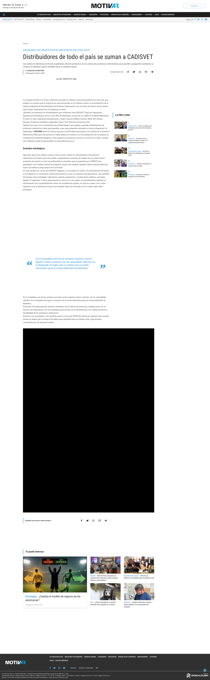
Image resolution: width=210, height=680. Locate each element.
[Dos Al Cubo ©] (197, 677)
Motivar (26, 43)
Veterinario (89, 19)
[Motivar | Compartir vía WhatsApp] (140, 72)
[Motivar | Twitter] (198, 19)
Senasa (38, 19)
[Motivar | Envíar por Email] (146, 72)
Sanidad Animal (80, 14)
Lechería (148, 14)
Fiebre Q (81, 19)
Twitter (54, 668)
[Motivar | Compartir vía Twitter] (134, 72)
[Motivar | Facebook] (195, 19)
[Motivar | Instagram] (202, 19)
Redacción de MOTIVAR (36, 70)
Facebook (50, 668)
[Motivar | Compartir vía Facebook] (128, 72)
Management (137, 14)
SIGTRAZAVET (19, 19)
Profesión (104, 14)
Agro (157, 14)
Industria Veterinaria (62, 14)
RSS (97, 668)
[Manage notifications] (205, 670)
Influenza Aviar (71, 19)
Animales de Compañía (120, 14)
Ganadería (93, 14)
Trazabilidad (47, 19)
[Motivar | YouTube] (206, 19)
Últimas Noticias (44, 14)
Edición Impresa (168, 14)
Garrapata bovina (59, 19)
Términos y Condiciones (86, 668)
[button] (194, 6)
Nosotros (73, 668)
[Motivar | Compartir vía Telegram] (152, 72)
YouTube (64, 668)
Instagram (59, 668)
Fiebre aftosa (30, 19)
